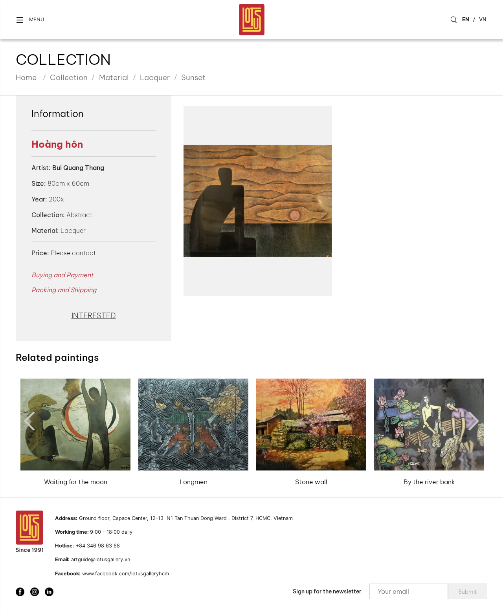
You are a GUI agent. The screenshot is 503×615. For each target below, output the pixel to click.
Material (114, 77)
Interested (94, 315)
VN (482, 19)
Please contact (73, 253)
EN (465, 19)
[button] (30, 20)
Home (26, 77)
